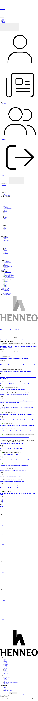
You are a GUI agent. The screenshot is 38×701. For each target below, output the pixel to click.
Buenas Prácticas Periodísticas (6, 293)
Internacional (6, 207)
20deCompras (6, 251)
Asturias (5, 669)
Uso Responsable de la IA (6, 294)
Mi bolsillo (5, 239)
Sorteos (5, 249)
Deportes (5, 211)
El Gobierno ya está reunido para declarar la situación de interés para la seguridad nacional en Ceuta (15, 329)
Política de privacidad (13, 694)
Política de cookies (19, 694)
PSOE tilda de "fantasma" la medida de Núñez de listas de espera (15, 371)
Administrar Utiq (4, 291)
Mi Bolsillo (5, 217)
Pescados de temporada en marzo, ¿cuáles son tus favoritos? (14, 437)
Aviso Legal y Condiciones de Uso (7, 287)
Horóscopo (5, 250)
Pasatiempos (6, 252)
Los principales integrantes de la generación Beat (12, 481)
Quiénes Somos (4, 292)
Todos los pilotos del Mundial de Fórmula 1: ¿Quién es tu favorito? (16, 430)
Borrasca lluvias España (7, 262)
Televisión (5, 210)
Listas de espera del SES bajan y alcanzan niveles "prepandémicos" (16, 383)
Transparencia (24, 694)
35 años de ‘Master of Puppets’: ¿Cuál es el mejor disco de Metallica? (16, 459)
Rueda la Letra (6, 267)
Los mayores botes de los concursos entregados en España (14, 394)
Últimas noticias (6, 673)
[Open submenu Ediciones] (12, 17)
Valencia (3, 21)
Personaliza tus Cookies (5, 290)
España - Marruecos (7, 261)
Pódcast (3, 270)
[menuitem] (20, 18)
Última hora (6, 237)
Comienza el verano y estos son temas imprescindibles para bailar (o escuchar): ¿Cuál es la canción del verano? (16, 401)
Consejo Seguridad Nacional (8, 266)
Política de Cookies (5, 289)
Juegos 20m (6, 253)
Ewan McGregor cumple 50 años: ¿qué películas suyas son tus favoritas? (17, 414)
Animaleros (5, 215)
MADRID (3, 20)
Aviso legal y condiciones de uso (5, 694)
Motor (5, 229)
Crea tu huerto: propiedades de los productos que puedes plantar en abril (17, 425)
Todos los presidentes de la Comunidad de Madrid (12, 443)
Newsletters (6, 681)
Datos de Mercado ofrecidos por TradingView (11, 682)
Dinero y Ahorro (6, 683)
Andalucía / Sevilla (7, 195)
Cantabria (5, 668)
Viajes (5, 228)
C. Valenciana (6, 664)
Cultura (5, 212)
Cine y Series (6, 213)
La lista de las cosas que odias (7, 353)
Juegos (5, 678)
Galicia (5, 672)
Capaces (5, 214)
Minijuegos (5, 679)
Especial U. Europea (7, 677)
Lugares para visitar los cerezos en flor (9, 487)
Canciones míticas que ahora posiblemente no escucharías (14, 465)
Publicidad (5, 689)
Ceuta (5, 670)
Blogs (5, 218)
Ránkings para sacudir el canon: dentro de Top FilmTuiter (14, 358)
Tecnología (5, 227)
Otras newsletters (6, 240)
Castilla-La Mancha (7, 663)
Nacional (5, 206)
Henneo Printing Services (8, 690)
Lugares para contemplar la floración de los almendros (13, 470)
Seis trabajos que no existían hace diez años (10, 476)
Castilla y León (6, 662)
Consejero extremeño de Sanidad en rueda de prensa (12, 389)
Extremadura (6, 671)
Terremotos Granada (7, 264)
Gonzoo (5, 216)
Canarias (5, 665)
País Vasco (5, 666)
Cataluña (5, 661)
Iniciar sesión (4, 185)
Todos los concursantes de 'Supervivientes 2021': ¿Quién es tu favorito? (17, 419)
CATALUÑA (4, 19)
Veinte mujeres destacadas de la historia (9, 454)
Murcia (5, 660)
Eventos (5, 248)
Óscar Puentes (6, 265)
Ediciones (2, 17)
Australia (5, 268)
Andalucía (3, 22)
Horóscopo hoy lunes (7, 269)
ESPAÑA (3, 18)
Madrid (5, 659)
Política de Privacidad (5, 288)
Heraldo (5, 687)
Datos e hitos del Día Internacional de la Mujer (11, 448)
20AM (5, 238)
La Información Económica (8, 208)
